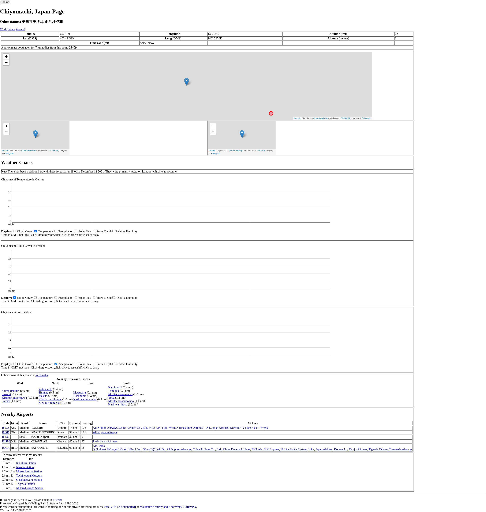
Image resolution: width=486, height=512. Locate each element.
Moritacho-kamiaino (120, 394)
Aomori (20, 29)
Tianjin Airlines (358, 449)
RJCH (6, 447)
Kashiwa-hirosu (117, 404)
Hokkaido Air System (294, 449)
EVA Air (154, 427)
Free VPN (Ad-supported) (120, 506)
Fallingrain (366, 118)
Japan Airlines (219, 427)
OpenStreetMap (320, 118)
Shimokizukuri (10, 390)
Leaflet (297, 118)
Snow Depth (104, 231)
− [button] (6, 62)
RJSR (5, 432)
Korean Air (236, 427)
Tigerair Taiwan (378, 449)
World (3, 29)
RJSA (5, 427)
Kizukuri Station (26, 463)
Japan (11, 29)
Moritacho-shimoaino (121, 401)
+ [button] (6, 56)
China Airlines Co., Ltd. (133, 427)
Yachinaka (41, 375)
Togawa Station (25, 483)
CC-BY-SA (345, 118)
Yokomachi (45, 389)
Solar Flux (85, 231)
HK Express (271, 449)
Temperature (45, 231)
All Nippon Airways (105, 427)
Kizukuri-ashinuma (50, 399)
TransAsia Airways (256, 427)
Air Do (161, 449)
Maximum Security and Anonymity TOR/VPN (168, 506)
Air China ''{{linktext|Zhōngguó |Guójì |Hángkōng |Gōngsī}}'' (124, 447)
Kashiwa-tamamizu (84, 399)
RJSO (5, 436)
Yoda (111, 397)
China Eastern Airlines (236, 449)
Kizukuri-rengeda (49, 402)
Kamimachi (115, 387)
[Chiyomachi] (186, 82)
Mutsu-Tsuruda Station (29, 488)
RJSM (6, 441)
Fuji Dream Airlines (174, 427)
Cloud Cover (25, 231)
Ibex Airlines (195, 427)
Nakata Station (25, 467)
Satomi (6, 401)
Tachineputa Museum (29, 475)
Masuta (43, 396)
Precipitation (65, 231)
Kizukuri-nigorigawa (14, 397)
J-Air (207, 427)
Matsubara (79, 392)
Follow (5, 2)
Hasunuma (79, 396)
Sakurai (6, 394)
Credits (57, 500)
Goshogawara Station (29, 479)
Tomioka (113, 390)
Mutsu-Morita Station (29, 471)
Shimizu (43, 392)
